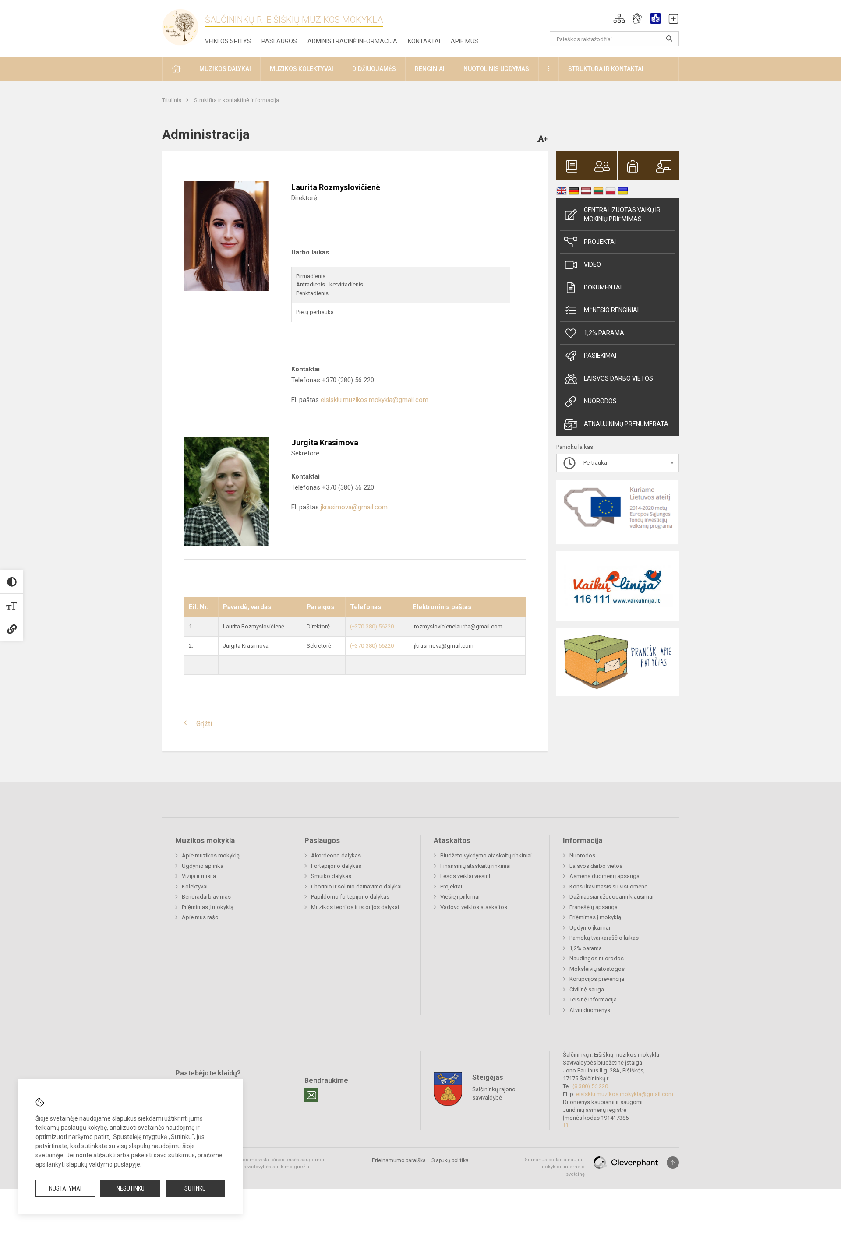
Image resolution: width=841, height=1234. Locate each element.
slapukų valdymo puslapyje (103, 1164)
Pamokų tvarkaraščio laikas (604, 937)
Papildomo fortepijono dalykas (350, 896)
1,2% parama (604, 332)
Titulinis (172, 100)
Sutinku (195, 1188)
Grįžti (204, 723)
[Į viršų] (673, 1162)
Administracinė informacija (352, 41)
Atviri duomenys (589, 1010)
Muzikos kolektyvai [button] (301, 68)
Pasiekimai (600, 355)
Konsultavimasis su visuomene (608, 886)
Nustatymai (65, 1188)
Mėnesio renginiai (611, 310)
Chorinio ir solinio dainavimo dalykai (356, 886)
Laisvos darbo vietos (618, 378)
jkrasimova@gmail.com (354, 507)
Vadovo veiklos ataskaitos (473, 907)
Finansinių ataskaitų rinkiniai (475, 866)
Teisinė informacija (593, 999)
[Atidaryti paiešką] (669, 38)
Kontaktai (424, 41)
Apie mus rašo (200, 917)
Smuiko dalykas (331, 876)
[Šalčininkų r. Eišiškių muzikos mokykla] (183, 26)
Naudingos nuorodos (596, 958)
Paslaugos (279, 41)
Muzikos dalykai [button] (225, 68)
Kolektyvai (195, 886)
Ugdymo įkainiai (589, 927)
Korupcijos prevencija (596, 979)
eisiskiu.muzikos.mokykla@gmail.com (374, 400)
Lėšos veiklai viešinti (466, 876)
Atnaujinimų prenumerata (626, 423)
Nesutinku (131, 1188)
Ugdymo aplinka (202, 866)
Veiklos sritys (228, 41)
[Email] (311, 1095)
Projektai (600, 241)
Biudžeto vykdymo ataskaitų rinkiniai (486, 855)
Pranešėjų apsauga (593, 907)
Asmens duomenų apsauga (604, 876)
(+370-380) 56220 (372, 626)
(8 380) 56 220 (590, 1086)
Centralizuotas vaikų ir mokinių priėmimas (622, 214)
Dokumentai (603, 287)
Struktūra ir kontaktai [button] (605, 68)
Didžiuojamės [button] (374, 68)
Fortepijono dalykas (336, 866)
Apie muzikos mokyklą (211, 855)
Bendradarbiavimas (206, 896)
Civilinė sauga (586, 989)
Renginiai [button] (430, 68)
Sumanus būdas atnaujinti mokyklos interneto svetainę (555, 1167)
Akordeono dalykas (336, 855)
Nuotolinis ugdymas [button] (496, 68)
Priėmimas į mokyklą (207, 907)
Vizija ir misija (199, 876)
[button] (619, 18)
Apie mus (464, 41)
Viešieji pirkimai (460, 896)
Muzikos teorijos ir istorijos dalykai (355, 907)
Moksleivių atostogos (597, 969)
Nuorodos (600, 401)
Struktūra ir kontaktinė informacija (236, 100)
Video (592, 264)
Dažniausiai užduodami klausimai (611, 896)
